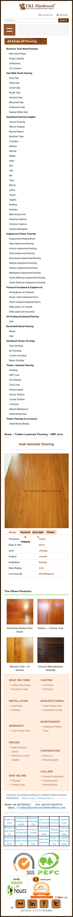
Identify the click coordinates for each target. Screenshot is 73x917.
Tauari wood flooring (54, 840)
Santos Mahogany (18, 229)
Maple (12, 156)
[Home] (36, 6)
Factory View (18, 784)
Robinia (13, 204)
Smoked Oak (15, 97)
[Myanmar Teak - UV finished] (20, 638)
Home (8, 434)
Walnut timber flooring (33, 821)
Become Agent (50, 760)
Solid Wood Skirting (19, 423)
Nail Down (17, 706)
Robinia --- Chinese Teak (50, 628)
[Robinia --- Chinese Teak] (51, 600)
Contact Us (47, 15)
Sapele (12, 199)
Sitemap (63, 15)
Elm (11, 165)
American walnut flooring (9, 840)
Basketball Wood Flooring (20, 326)
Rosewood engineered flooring (25, 258)
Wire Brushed (50, 784)
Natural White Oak (18, 112)
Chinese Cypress (18, 224)
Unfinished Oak (17, 107)
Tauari (12, 195)
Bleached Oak (16, 102)
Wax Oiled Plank (17, 53)
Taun (11, 180)
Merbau (13, 146)
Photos (50, 532)
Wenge (12, 151)
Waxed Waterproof (18, 409)
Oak (11, 170)
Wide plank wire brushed (21, 311)
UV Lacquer (15, 68)
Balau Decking (16, 360)
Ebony (12, 185)
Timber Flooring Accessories (21, 419)
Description (38, 533)
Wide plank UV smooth (20, 307)
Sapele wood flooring (64, 840)
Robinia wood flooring (33, 840)
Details (12, 532)
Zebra (12, 190)
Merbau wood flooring (9, 831)
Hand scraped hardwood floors (25, 302)
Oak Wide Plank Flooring (19, 73)
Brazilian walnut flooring (44, 831)
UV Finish (48, 685)
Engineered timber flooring (21, 840)
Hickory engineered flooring (23, 268)
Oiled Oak (14, 83)
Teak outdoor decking (64, 831)
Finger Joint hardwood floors (23, 297)
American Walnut (18, 219)
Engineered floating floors (22, 238)
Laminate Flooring (52, 710)
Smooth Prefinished (53, 776)
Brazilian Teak (16, 136)
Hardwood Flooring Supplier (21, 117)
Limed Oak (14, 88)
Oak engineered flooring (21, 243)
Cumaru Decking (17, 355)
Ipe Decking (15, 350)
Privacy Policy (45, 798)
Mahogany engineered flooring (25, 273)
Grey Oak (14, 78)
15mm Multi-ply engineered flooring (27, 282)
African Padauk (17, 126)
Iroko (11, 161)
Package (16, 780)
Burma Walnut (16, 131)
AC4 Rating (15, 380)
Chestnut (13, 141)
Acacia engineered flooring (23, 248)
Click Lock (14, 385)
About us (47, 755)
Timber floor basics (21, 685)
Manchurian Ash (17, 214)
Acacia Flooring (17, 122)
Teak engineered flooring (22, 253)
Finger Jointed (16, 58)
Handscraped (16, 389)
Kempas (13, 209)
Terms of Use (28, 798)
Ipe (10, 175)
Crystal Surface (17, 399)
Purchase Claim (20, 689)
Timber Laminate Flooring (20, 365)
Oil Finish (48, 689)
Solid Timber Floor (52, 706)
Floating (13, 370)
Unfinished (14, 63)
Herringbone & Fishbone (21, 292)
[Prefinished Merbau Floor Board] (20, 600)
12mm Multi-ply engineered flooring (27, 277)
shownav (9, 30)
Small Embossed (17, 414)
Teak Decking (16, 346)
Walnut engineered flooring (23, 263)
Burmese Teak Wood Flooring (22, 49)
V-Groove (14, 404)
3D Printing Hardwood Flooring (22, 316)
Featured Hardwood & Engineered (24, 287)
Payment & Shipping (25, 533)
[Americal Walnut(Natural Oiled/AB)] (51, 638)
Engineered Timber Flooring (21, 234)
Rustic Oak (14, 92)
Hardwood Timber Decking (20, 341)
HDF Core (14, 375)
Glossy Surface (17, 394)
